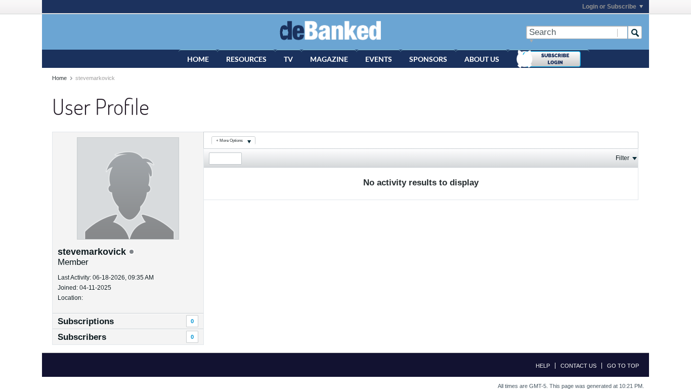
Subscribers (82, 337)
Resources (246, 59)
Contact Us (578, 366)
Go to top (623, 366)
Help (543, 366)
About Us (481, 59)
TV (288, 59)
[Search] (635, 32)
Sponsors (428, 59)
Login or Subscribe (609, 6)
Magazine (329, 59)
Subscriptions (86, 321)
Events (378, 59)
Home (198, 59)
